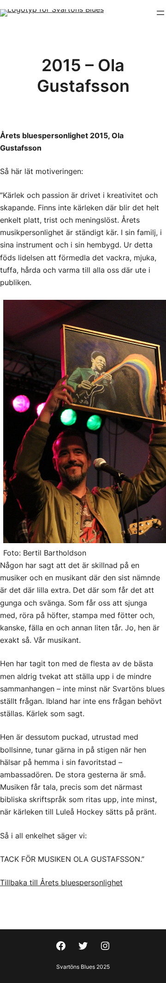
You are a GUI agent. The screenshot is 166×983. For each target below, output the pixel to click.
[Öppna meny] (160, 12)
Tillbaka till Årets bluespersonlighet (61, 882)
